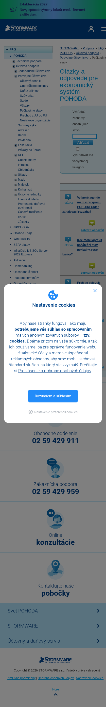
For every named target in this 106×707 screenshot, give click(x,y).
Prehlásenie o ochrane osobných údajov (54, 370)
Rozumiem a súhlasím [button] (53, 396)
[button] (53, 412)
